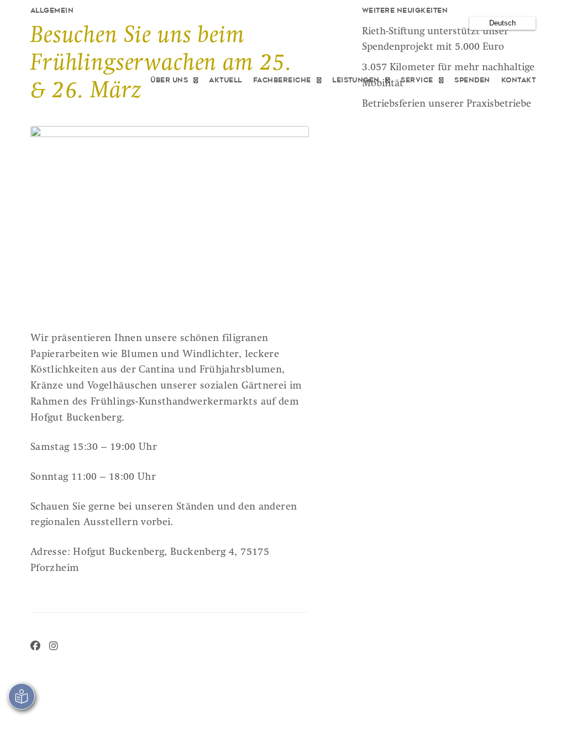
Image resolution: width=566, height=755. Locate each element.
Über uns (169, 80)
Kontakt (518, 80)
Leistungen (356, 80)
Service (417, 80)
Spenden (472, 80)
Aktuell (225, 80)
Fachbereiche (282, 80)
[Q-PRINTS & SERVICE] (90, 81)
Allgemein (52, 11)
